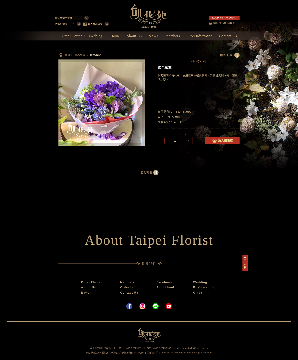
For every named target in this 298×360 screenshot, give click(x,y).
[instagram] (142, 306)
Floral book (165, 287)
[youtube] (169, 306)
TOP (245, 264)
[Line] (155, 306)
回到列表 (226, 55)
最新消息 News (154, 35)
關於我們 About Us (134, 35)
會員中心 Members (174, 35)
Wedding (200, 282)
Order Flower (91, 282)
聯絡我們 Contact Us (228, 35)
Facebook (164, 282)
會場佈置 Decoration (96, 35)
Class (197, 292)
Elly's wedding (205, 287)
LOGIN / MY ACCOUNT (224, 17)
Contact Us (129, 292)
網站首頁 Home (115, 35)
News (85, 292)
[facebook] (129, 306)
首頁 (67, 55)
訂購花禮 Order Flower (71, 35)
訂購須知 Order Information (200, 35)
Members (127, 282)
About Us (88, 287)
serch (86, 18)
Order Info (128, 287)
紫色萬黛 (95, 55)
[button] (64, 24)
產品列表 (79, 55)
